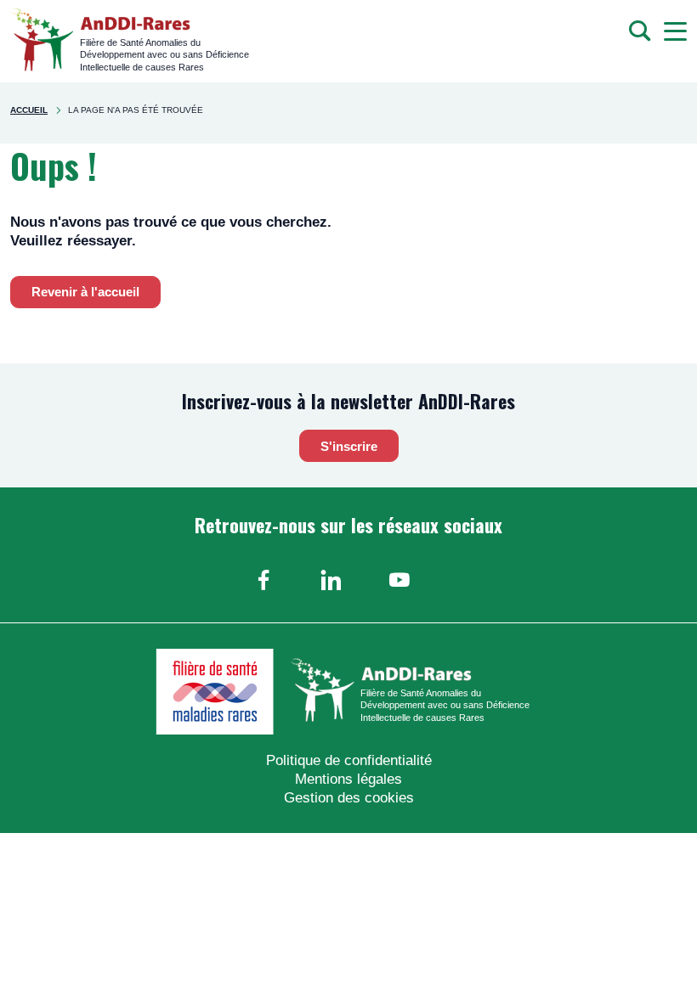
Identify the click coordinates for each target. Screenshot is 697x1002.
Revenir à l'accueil (85, 291)
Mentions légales (348, 779)
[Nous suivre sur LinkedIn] (331, 580)
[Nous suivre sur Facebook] (263, 580)
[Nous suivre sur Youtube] (399, 580)
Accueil (29, 110)
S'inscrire (348, 446)
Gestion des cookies (349, 798)
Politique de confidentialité (349, 760)
